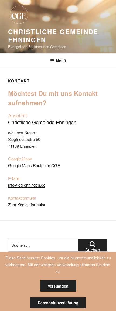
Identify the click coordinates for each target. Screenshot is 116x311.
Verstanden (58, 286)
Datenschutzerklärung (58, 302)
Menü (61, 60)
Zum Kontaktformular (26, 204)
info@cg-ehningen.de (26, 185)
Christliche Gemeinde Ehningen (53, 35)
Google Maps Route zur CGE (34, 165)
